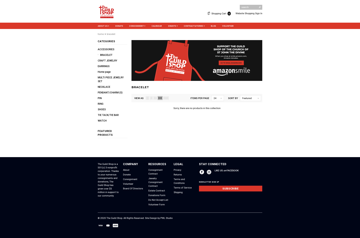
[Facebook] (202, 172)
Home (101, 34)
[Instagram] (209, 172)
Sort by (233, 98)
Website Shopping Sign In (249, 13)
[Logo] (106, 12)
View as (139, 98)
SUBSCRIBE (230, 188)
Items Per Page (199, 98)
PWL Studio (166, 218)
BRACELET (111, 34)
